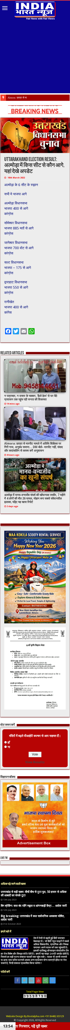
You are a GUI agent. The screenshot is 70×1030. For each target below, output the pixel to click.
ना (9, 747)
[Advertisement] (35, 58)
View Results (35, 762)
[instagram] (52, 980)
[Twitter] (24, 980)
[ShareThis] (45, 980)
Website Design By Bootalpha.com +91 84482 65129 (35, 1016)
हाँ (9, 742)
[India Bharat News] (35, 10)
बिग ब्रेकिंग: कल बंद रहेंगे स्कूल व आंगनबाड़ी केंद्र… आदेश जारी (34, 905)
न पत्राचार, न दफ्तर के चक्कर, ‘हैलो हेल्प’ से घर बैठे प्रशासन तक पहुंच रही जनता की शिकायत (30, 397)
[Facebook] (17, 980)
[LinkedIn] (31, 980)
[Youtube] (38, 980)
